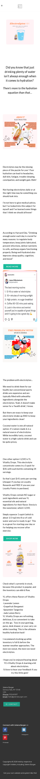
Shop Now (12, 539)
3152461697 (13, 694)
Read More (12, 267)
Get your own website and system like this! (20, 773)
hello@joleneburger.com (17, 697)
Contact (12, 704)
